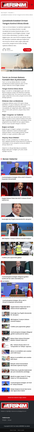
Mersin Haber (13, 430)
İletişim (4, 420)
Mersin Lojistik (21, 430)
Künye (9, 420)
